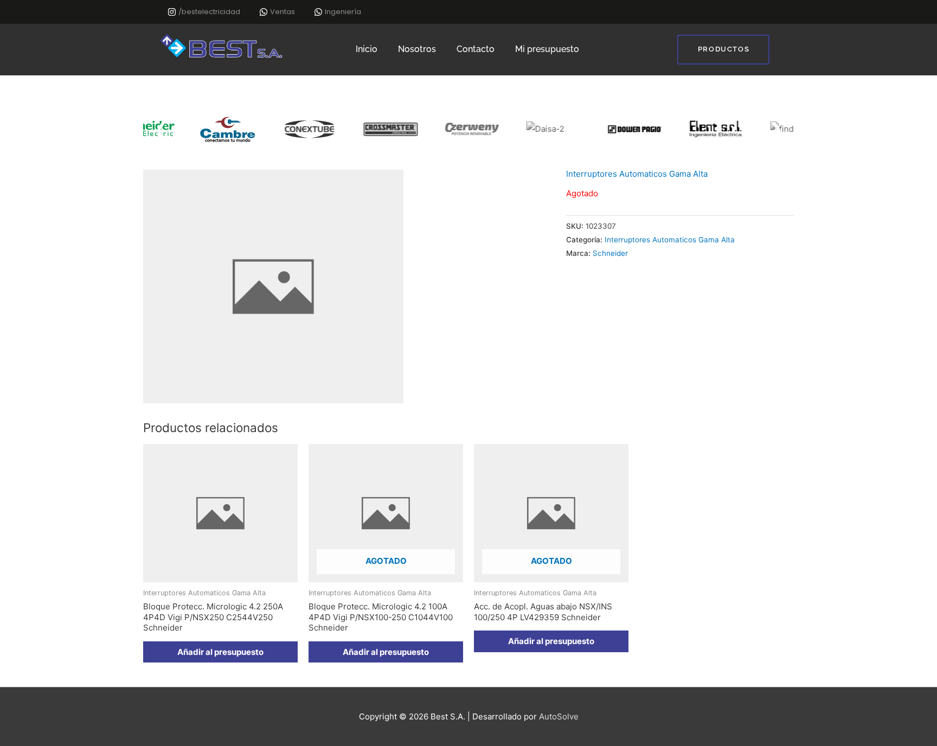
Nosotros (417, 49)
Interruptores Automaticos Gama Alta (637, 174)
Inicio (366, 49)
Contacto (476, 49)
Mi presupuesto (547, 49)
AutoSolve (559, 716)
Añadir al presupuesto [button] (220, 652)
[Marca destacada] (200, 129)
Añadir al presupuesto (386, 652)
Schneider (610, 253)
